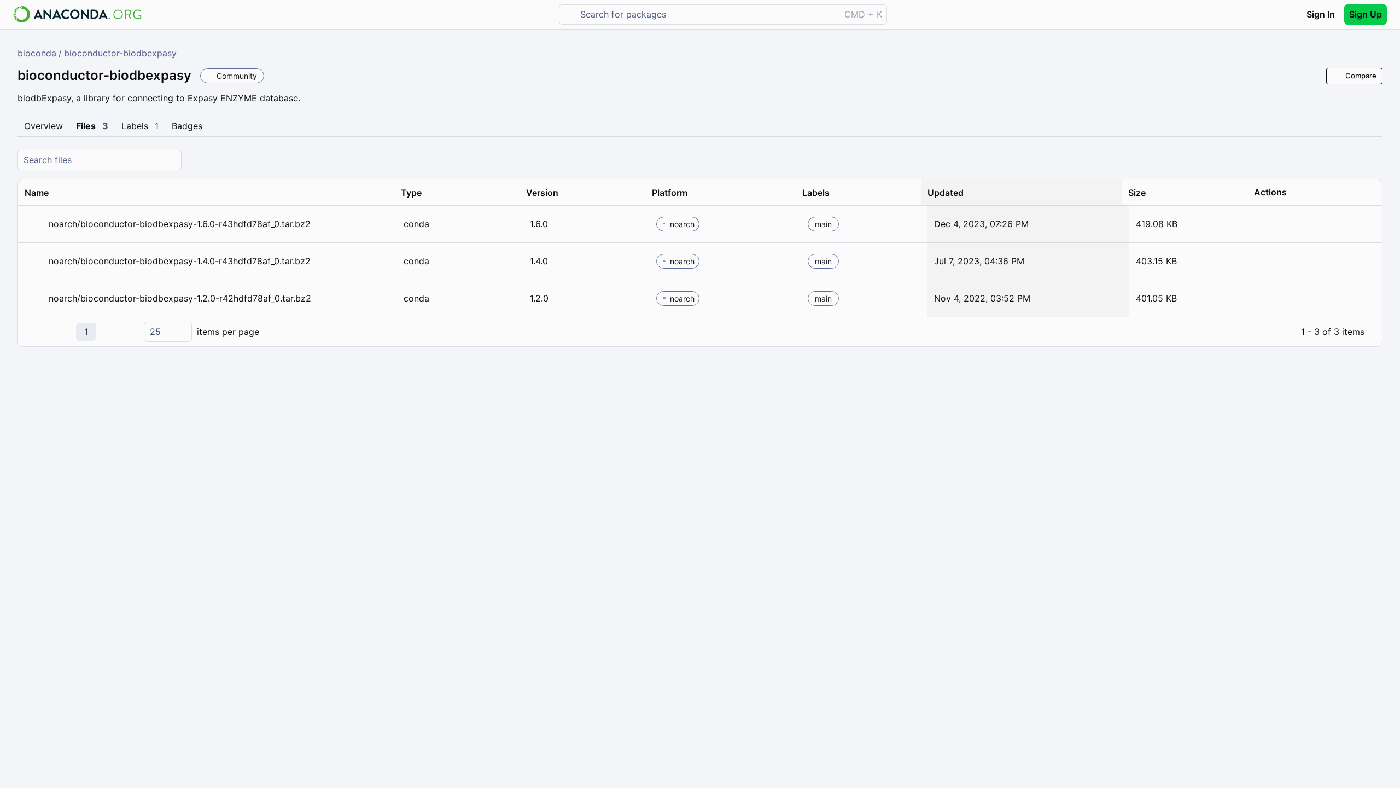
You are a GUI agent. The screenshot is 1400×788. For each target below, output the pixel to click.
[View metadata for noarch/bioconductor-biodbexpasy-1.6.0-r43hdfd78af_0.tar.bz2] (34, 224)
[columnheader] (206, 192)
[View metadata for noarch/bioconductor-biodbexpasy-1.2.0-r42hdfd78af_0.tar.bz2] (34, 298)
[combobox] (707, 14)
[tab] (43, 126)
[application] (700, 331)
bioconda (37, 53)
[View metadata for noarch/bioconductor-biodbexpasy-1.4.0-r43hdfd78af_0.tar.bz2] (34, 261)
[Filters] (1372, 160)
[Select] (181, 331)
